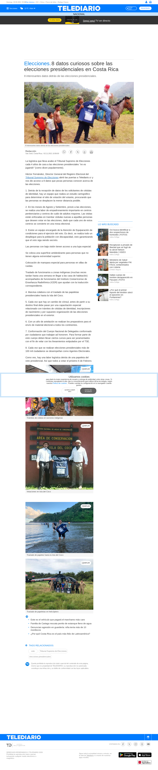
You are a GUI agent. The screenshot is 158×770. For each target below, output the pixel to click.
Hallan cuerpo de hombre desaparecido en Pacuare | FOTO (121, 277)
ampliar (87, 369)
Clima (42, 2)
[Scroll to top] (148, 737)
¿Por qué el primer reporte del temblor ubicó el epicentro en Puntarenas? (121, 293)
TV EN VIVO (130, 8)
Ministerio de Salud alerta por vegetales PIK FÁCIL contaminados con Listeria (121, 263)
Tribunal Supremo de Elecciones (42, 177)
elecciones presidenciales (40, 657)
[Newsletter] (150, 2)
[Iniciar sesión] (146, 2)
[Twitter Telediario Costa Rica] (129, 744)
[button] (64, 152)
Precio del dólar (51, 2)
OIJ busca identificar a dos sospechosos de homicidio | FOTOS (120, 232)
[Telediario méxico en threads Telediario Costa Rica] (142, 744)
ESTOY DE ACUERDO (88, 390)
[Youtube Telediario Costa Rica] (148, 744)
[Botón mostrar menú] (12, 8)
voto (33, 651)
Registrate (145, 8)
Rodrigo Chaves (63, 2)
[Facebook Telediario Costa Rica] (123, 744)
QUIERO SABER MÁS (70, 390)
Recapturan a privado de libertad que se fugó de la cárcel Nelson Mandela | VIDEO (121, 248)
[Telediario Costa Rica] (79, 8)
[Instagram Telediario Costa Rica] (136, 744)
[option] (79, 115)
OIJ (37, 2)
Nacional (79, 14)
